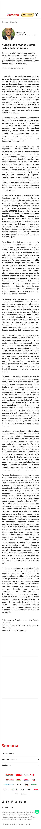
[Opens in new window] (7, 801)
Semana (5, 22)
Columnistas (14, 22)
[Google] (3, 801)
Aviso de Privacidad (10, 807)
